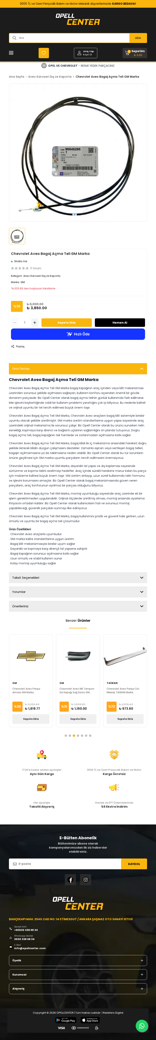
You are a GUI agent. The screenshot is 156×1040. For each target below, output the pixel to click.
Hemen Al (120, 323)
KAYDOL (134, 864)
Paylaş (20, 346)
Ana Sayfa (16, 77)
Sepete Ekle (66, 323)
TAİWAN (112, 683)
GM (23, 282)
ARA (138, 38)
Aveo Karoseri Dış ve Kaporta (50, 77)
